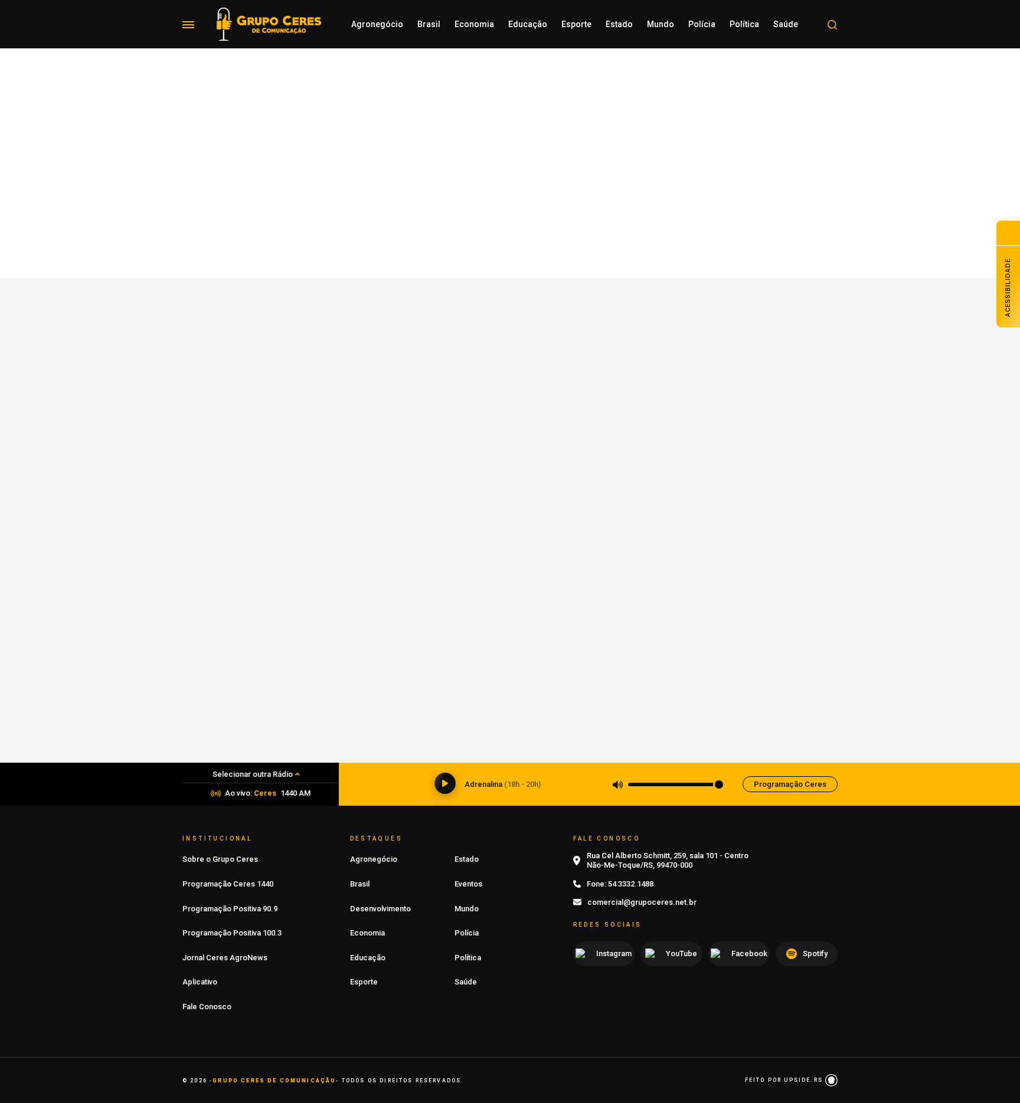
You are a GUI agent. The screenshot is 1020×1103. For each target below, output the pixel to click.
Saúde (785, 24)
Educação (527, 24)
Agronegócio (377, 24)
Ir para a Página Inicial (510, 286)
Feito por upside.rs (785, 1080)
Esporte (576, 24)
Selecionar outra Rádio (252, 774)
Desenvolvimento (380, 908)
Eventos (468, 883)
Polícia (701, 24)
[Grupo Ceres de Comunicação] (269, 23)
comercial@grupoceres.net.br (642, 902)
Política (744, 24)
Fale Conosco (206, 1006)
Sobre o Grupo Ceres (220, 859)
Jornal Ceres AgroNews (224, 957)
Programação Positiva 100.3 (232, 932)
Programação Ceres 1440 (227, 883)
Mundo (660, 24)
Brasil (428, 24)
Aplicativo (199, 981)
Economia (474, 24)
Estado (619, 24)
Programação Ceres (790, 784)
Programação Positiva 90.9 (229, 908)
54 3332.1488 (630, 883)
